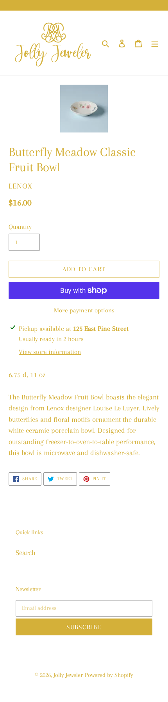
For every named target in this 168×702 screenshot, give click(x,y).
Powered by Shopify (109, 674)
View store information (50, 352)
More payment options (84, 310)
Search (26, 553)
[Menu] (155, 43)
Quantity (20, 226)
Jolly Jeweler (68, 674)
